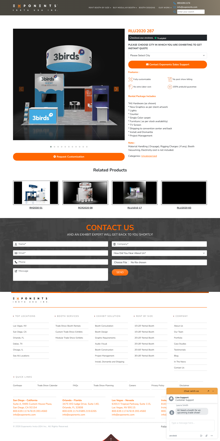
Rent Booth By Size (99, 7)
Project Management (104, 355)
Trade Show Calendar (47, 385)
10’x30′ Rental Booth (144, 331)
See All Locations (21, 355)
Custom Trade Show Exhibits (69, 331)
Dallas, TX (17, 343)
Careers (132, 385)
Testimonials (180, 349)
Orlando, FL (18, 337)
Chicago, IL (18, 349)
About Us (178, 325)
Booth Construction (104, 349)
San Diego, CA (19, 331)
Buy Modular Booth (124, 7)
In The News (180, 361)
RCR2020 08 (85, 208)
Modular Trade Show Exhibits (69, 337)
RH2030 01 (36, 208)
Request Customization (70, 156)
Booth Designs (147, 7)
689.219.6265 (88, 411)
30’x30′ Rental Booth (144, 355)
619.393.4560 (39, 411)
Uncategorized (149, 156)
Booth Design (101, 331)
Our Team (178, 331)
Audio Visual (101, 343)
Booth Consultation (104, 325)
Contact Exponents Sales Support (169, 64)
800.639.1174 (183, 3)
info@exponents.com (187, 7)
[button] (51, 146)
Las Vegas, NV (20, 325)
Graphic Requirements (105, 337)
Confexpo (17, 385)
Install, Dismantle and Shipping (109, 361)
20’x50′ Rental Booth (144, 349)
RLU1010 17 (135, 208)
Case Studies (180, 343)
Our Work (164, 7)
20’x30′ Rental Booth (144, 343)
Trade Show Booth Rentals (68, 325)
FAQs (75, 385)
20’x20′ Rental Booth (144, 337)
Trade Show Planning (104, 385)
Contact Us (179, 367)
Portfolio (178, 337)
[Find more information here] (192, 413)
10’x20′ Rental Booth (144, 325)
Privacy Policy (157, 385)
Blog (176, 355)
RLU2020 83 (184, 208)
